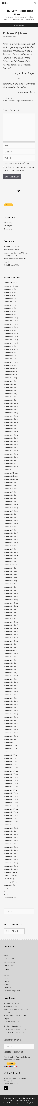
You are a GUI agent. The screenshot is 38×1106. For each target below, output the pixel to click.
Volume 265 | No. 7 (10, 752)
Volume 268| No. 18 (11, 479)
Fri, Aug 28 (8, 226)
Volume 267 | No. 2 (10, 612)
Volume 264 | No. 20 (11, 847)
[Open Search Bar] (35, 3)
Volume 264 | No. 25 (11, 831)
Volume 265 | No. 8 (10, 749)
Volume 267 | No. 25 (11, 593)
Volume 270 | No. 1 (10, 365)
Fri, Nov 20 (8, 98)
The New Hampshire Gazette (19, 12)
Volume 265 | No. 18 (11, 796)
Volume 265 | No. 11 (11, 818)
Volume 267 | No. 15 (11, 628)
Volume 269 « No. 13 (11, 466)
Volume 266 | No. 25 (11, 679)
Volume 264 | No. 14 (11, 866)
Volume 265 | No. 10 (11, 821)
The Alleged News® (11, 250)
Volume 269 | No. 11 (11, 454)
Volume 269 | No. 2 (10, 425)
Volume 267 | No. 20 (11, 609)
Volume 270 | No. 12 (11, 355)
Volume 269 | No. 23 (11, 412)
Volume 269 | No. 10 (11, 457)
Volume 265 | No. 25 (11, 771)
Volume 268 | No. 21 (11, 520)
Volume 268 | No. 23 (11, 514)
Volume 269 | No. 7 (10, 387)
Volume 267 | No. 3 (10, 587)
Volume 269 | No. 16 (11, 438)
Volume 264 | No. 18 (11, 853)
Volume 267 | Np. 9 (10, 568)
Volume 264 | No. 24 (11, 834)
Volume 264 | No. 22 (11, 840)
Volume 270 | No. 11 (11, 359)
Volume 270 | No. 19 (11, 333)
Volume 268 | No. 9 (10, 482)
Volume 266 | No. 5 (10, 666)
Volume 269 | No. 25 (11, 406)
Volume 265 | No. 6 (10, 755)
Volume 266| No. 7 (10, 650)
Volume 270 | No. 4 (10, 305)
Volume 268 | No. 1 (10, 561)
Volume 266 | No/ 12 (11, 653)
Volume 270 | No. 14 (11, 349)
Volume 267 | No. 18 (11, 619)
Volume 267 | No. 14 (11, 631)
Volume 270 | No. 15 (11, 346)
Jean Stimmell (9, 965)
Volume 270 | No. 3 (10, 308)
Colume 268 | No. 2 (10, 898)
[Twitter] (18, 191)
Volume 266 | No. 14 (11, 717)
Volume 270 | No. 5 (10, 302)
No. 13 (6, 894)
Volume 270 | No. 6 (10, 298)
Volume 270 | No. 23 (11, 317)
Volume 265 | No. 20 (11, 787)
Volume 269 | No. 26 (11, 403)
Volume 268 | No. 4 (10, 498)
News (6, 978)
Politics (6, 984)
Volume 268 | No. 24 (11, 511)
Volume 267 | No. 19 (11, 615)
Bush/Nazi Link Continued (15, 1032)
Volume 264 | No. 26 (11, 828)
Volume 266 (8, 742)
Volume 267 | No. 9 (10, 571)
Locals (6, 975)
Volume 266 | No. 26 (11, 676)
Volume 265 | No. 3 (10, 764)
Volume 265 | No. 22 (11, 780)
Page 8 (6, 262)
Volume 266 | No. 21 (11, 691)
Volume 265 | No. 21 (11, 783)
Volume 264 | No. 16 (11, 860)
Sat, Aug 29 (8, 222)
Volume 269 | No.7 (10, 378)
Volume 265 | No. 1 (10, 825)
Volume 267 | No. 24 (11, 596)
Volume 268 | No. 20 (11, 523)
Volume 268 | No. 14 (11, 546)
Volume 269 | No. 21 (11, 419)
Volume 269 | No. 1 (10, 460)
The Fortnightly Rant (12, 246)
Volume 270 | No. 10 (11, 362)
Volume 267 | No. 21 (11, 606)
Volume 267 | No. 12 (11, 638)
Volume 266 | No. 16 (11, 710)
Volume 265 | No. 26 (11, 768)
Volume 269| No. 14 (11, 374)
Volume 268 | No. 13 (11, 549)
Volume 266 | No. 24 (11, 682)
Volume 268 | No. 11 (11, 555)
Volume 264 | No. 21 (11, 844)
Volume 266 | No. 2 (10, 698)
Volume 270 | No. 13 (11, 352)
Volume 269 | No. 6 (10, 390)
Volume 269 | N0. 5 (10, 463)
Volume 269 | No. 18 (11, 431)
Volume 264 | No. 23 (11, 837)
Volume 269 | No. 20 (11, 422)
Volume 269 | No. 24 (11, 409)
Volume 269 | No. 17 (11, 435)
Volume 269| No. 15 (10, 371)
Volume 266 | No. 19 (11, 701)
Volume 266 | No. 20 (11, 695)
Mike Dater (8, 955)
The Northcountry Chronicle (15, 259)
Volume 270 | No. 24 (11, 314)
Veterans (7, 987)
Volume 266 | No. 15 (11, 714)
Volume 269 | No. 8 (10, 384)
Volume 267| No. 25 (10, 565)
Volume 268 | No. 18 (11, 533)
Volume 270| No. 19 (11, 286)
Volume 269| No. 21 (11, 368)
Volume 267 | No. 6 (10, 577)
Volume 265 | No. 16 (11, 802)
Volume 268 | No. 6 (10, 492)
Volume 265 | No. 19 (11, 793)
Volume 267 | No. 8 (10, 574)
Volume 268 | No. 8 (10, 485)
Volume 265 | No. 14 (11, 809)
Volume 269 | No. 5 (10, 393)
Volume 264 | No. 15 (11, 863)
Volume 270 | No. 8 (10, 292)
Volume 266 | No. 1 (10, 739)
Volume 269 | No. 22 (11, 416)
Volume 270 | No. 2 (10, 330)
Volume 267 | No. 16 (11, 625)
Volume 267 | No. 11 (11, 641)
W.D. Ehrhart (9, 959)
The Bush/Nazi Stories (12, 1026)
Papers (6, 981)
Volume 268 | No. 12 (11, 552)
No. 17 (6, 891)
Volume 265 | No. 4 (10, 761)
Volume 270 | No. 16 (11, 343)
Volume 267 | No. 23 (11, 600)
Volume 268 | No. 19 (11, 530)
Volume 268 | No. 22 (11, 517)
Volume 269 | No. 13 (11, 447)
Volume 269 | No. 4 (10, 397)
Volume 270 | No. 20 (11, 327)
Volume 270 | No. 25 (11, 311)
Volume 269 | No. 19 (11, 428)
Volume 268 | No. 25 (11, 508)
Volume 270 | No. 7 (10, 295)
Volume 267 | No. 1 (10, 647)
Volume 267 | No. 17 (11, 622)
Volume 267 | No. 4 (10, 584)
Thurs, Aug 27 (9, 229)
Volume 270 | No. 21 (11, 324)
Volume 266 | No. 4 (10, 669)
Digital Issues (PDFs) (11, 265)
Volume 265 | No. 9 (10, 745)
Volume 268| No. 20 (11, 476)
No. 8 (6, 888)
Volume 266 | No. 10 (11, 733)
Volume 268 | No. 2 (10, 527)
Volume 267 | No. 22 (11, 603)
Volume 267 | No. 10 (11, 644)
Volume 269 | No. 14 (11, 444)
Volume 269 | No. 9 (10, 381)
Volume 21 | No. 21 (10, 872)
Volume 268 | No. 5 (10, 495)
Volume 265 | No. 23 (11, 777)
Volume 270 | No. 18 (11, 336)
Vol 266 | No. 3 (9, 879)
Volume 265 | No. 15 (11, 806)
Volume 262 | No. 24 (11, 869)
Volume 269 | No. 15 (11, 441)
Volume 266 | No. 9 (10, 657)
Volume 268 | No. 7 (10, 489)
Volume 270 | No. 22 (11, 321)
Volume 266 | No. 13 (11, 720)
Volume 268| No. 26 (11, 473)
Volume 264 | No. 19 (11, 850)
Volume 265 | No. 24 (11, 774)
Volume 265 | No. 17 (11, 799)
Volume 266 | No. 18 (11, 704)
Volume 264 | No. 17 (11, 856)
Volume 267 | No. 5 (10, 580)
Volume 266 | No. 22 (11, 688)
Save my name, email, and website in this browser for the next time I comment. (20, 167)
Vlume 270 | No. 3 (10, 882)
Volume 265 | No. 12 (11, 815)
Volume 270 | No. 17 (11, 340)
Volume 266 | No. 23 (11, 685)
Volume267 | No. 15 (10, 283)
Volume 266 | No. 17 (11, 707)
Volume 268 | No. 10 (11, 558)
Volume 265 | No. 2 (10, 790)
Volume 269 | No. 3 (10, 400)
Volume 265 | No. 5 (10, 758)
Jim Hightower (9, 962)
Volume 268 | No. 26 (11, 504)
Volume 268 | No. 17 (11, 536)
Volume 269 (8, 470)
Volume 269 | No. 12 (11, 451)
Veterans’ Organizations (13, 991)
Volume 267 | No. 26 (11, 590)
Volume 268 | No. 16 (11, 539)
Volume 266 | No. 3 (10, 672)
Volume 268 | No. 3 (10, 501)
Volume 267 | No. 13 (11, 634)
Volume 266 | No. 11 (11, 730)
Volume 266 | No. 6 (10, 663)
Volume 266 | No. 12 (11, 723)
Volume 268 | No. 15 (11, 542)
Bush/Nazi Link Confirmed (16, 1029)
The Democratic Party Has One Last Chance (19, 101)
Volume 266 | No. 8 (10, 660)
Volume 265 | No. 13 (11, 812)
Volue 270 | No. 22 (10, 875)
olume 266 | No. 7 (10, 885)
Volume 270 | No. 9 (10, 289)
